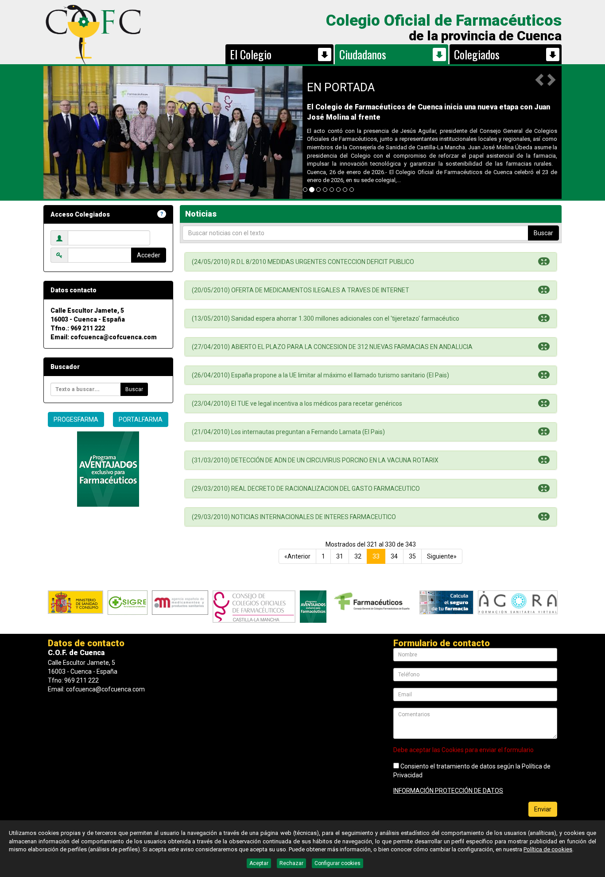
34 (394, 556)
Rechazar (291, 863)
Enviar (542, 809)
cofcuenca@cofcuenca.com (113, 337)
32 (357, 556)
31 (339, 556)
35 (412, 556)
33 (376, 556)
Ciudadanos (362, 54)
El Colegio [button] (250, 54)
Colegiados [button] (477, 54)
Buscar (134, 389)
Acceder (148, 255)
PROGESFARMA (76, 419)
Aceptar (258, 863)
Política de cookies (548, 849)
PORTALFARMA (141, 419)
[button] (540, 79)
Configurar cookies (337, 863)
